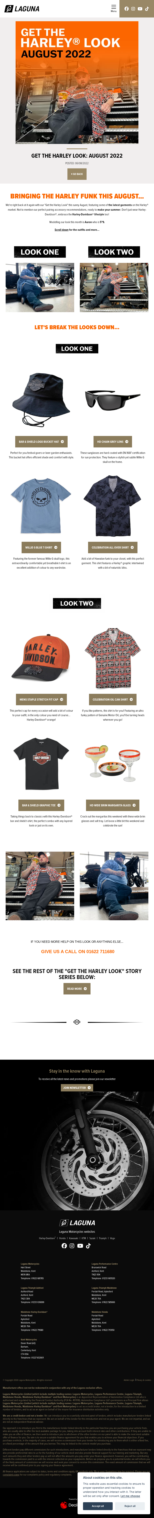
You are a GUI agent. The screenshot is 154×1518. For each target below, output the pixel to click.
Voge (112, 1238)
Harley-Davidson (47, 1238)
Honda (62, 1238)
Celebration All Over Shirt (110, 547)
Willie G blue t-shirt (38, 547)
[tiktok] (147, 8)
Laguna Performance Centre (105, 1264)
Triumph (102, 1238)
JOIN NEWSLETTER (74, 1088)
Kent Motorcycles (29, 1339)
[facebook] (126, 8)
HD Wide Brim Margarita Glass (110, 805)
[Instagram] (72, 1246)
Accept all (98, 1505)
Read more (74, 989)
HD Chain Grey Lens (110, 442)
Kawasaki (73, 1238)
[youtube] (140, 8)
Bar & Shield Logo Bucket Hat (39, 442)
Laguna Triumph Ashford (32, 1288)
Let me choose (130, 1496)
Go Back (77, 174)
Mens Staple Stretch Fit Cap (39, 699)
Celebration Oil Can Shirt (110, 699)
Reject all (130, 1505)
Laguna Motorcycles (30, 1264)
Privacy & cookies (144, 1380)
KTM (84, 1238)
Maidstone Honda (100, 1312)
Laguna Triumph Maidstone (104, 1288)
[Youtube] (81, 1246)
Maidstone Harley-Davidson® (34, 1312)
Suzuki (92, 1238)
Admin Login (129, 1380)
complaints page (11, 1474)
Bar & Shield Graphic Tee (39, 805)
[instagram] (133, 8)
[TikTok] (89, 1246)
